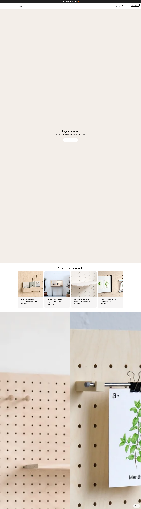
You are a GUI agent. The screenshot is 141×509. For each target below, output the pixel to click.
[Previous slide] (20, 284)
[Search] (116, 6)
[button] (135, 5)
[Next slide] (41, 284)
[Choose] (41, 295)
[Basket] (122, 6)
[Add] (67, 295)
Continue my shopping (70, 140)
